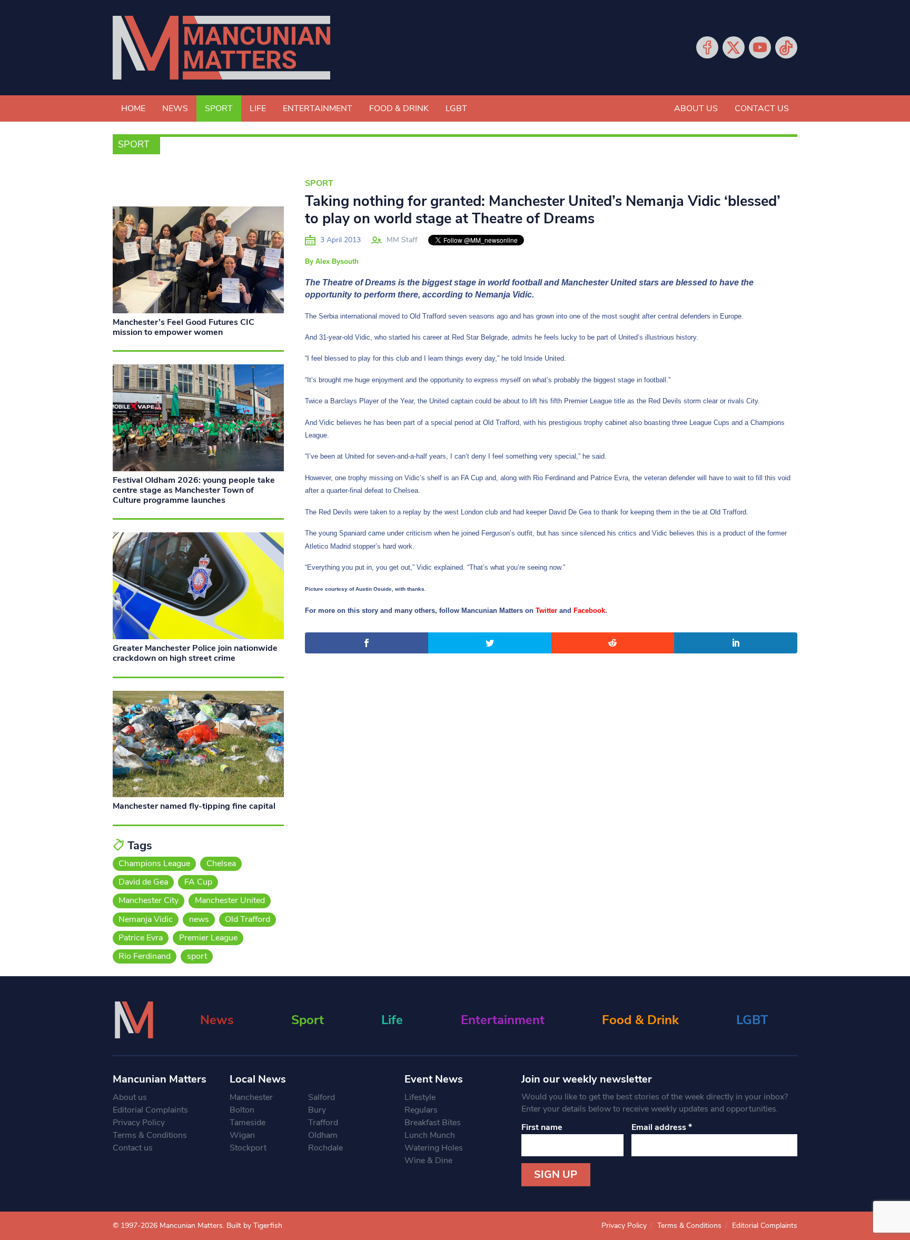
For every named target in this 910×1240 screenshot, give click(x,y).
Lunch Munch (429, 1135)
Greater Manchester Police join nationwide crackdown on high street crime (195, 653)
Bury (317, 1110)
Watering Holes (433, 1148)
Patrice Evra (140, 938)
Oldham (323, 1135)
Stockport (248, 1148)
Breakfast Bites (432, 1122)
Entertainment (317, 108)
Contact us (762, 108)
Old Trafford (247, 919)
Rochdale (325, 1148)
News (175, 108)
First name (541, 1127)
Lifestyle (420, 1097)
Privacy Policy (139, 1122)
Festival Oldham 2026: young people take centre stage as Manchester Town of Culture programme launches (194, 490)
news (199, 919)
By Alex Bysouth (332, 261)
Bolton (242, 1110)
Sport (219, 108)
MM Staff (402, 240)
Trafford (323, 1122)
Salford (321, 1097)
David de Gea (143, 882)
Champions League (154, 863)
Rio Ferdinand (144, 956)
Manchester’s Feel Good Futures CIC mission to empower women (183, 327)
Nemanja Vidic (145, 919)
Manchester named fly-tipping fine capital (194, 806)
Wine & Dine (428, 1160)
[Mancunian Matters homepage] (221, 48)
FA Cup (198, 882)
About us (696, 108)
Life (258, 108)
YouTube (760, 47)
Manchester (251, 1097)
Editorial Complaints (150, 1110)
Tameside (247, 1122)
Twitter (734, 47)
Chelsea (221, 863)
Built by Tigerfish (254, 1226)
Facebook (707, 47)
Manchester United (230, 900)
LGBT (456, 108)
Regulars (421, 1110)
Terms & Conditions (150, 1135)
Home (133, 108)
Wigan (242, 1135)
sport (197, 956)
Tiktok (786, 47)
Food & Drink (399, 108)
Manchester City (148, 900)
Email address (661, 1127)
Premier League (208, 938)
